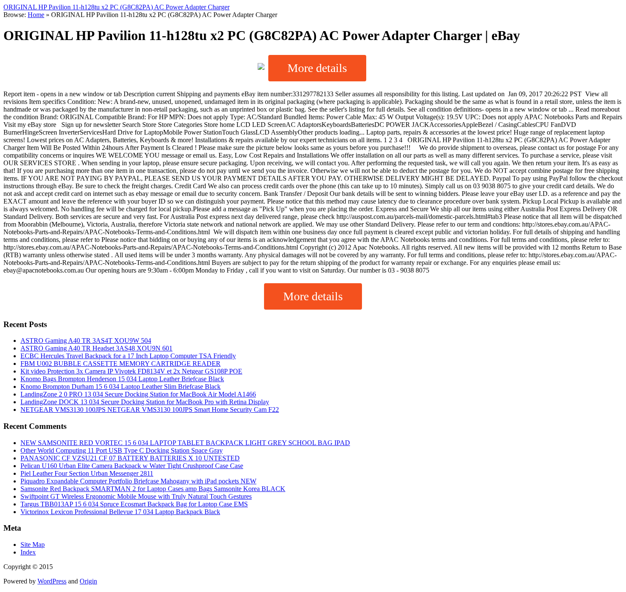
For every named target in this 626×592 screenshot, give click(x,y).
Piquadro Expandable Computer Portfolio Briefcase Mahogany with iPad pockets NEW (138, 481)
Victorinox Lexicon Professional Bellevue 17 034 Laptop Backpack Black (120, 511)
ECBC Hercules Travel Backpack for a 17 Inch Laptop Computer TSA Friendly (128, 355)
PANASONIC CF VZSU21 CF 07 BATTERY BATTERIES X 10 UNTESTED (130, 458)
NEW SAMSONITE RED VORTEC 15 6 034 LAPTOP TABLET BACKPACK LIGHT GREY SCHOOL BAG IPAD (185, 442)
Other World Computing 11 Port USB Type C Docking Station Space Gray (121, 450)
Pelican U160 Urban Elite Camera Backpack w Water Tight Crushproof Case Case (131, 465)
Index (28, 552)
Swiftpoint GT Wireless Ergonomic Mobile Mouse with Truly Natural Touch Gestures (136, 496)
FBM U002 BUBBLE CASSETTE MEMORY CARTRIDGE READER (120, 363)
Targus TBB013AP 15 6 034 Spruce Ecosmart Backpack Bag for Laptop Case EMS (134, 504)
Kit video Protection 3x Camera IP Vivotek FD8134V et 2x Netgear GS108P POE (131, 371)
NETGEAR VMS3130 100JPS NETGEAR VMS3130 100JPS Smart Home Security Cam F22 (149, 409)
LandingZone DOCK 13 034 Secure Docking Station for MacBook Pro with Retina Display (144, 401)
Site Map (32, 544)
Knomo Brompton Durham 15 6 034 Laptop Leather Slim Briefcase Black (120, 386)
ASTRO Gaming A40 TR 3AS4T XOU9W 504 (85, 340)
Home (36, 14)
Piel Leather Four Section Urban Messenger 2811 (86, 473)
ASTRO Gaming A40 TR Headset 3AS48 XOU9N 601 (96, 348)
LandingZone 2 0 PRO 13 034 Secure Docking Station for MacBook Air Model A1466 (138, 394)
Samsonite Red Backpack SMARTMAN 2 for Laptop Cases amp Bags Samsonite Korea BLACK (152, 488)
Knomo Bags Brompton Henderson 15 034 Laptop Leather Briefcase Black (122, 378)
